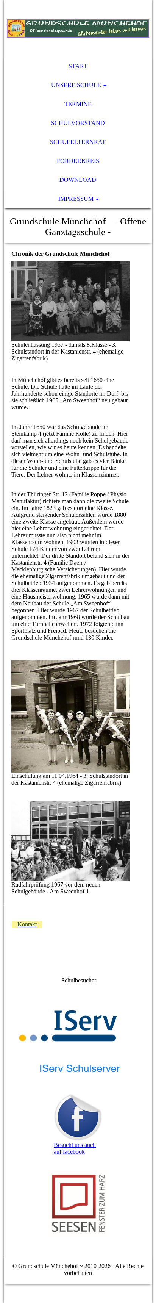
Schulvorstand (78, 123)
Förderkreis (78, 161)
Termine (78, 104)
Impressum (76, 199)
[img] (78, 28)
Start (78, 66)
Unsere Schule (76, 85)
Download (77, 180)
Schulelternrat (78, 142)
